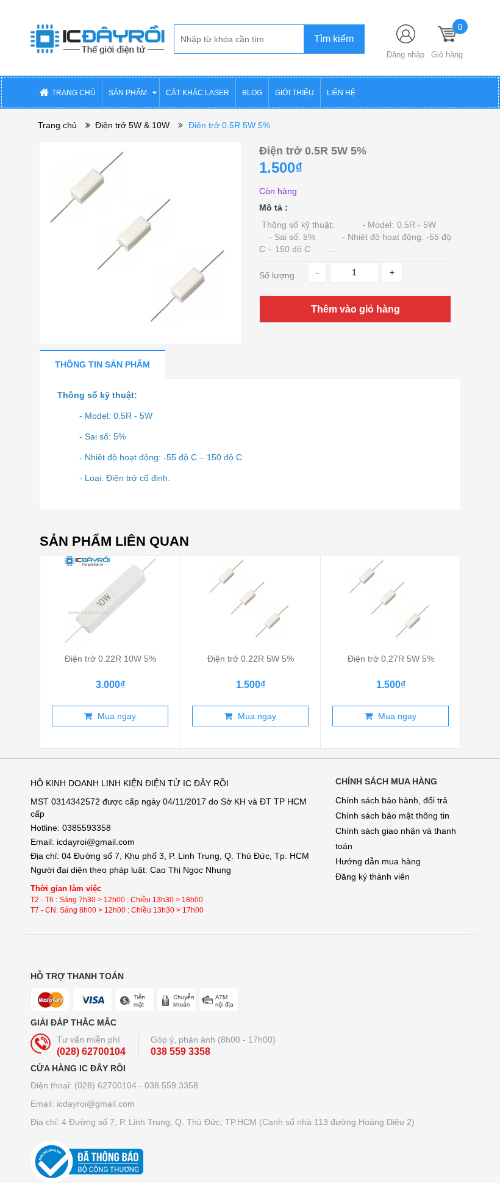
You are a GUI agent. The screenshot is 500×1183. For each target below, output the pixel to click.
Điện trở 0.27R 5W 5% (391, 659)
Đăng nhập (405, 54)
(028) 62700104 (91, 1051)
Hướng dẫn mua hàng (378, 861)
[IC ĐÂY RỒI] (97, 37)
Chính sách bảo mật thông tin (392, 815)
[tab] (102, 364)
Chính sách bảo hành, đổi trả (391, 800)
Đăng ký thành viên (372, 876)
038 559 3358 (180, 1051)
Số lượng (277, 275)
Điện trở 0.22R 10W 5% (110, 659)
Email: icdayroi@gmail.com (82, 1104)
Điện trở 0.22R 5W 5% (250, 659)
